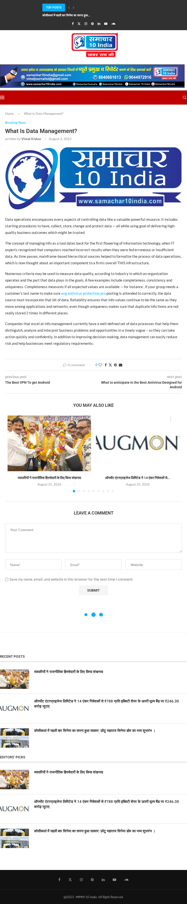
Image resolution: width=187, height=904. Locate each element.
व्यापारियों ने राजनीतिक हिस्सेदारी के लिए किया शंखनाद (49, 478)
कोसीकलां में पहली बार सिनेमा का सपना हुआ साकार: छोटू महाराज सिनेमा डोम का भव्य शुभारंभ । (94, 730)
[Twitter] (79, 24)
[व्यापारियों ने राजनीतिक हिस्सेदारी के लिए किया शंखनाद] (49, 443)
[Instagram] (85, 24)
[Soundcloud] (113, 24)
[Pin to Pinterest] (115, 365)
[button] (69, 7)
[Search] (184, 97)
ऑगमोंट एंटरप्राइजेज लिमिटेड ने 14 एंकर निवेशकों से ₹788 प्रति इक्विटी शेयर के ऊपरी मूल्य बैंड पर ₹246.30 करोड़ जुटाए (106, 704)
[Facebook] (73, 24)
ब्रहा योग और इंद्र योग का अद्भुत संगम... (63, 18)
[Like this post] (100, 365)
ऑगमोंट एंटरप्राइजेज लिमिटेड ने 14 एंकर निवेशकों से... (137, 478)
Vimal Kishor (31, 139)
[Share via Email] (120, 365)
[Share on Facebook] (106, 365)
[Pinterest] (92, 24)
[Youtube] (105, 24)
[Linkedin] (99, 24)
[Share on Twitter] (110, 365)
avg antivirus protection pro (83, 293)
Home (9, 113)
